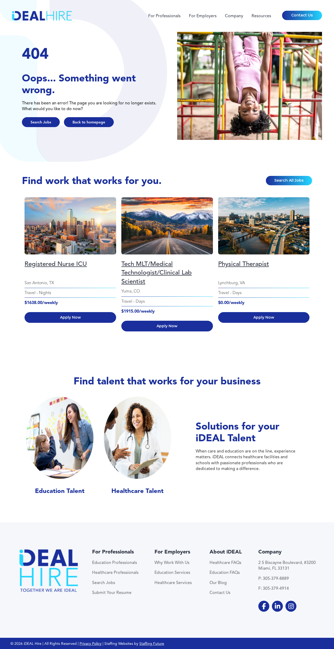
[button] (302, 15)
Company (234, 16)
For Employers (203, 16)
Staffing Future (151, 643)
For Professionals (164, 16)
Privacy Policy (91, 643)
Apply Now (70, 317)
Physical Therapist (243, 264)
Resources (261, 16)
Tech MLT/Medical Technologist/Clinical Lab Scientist (156, 268)
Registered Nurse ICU (56, 264)
